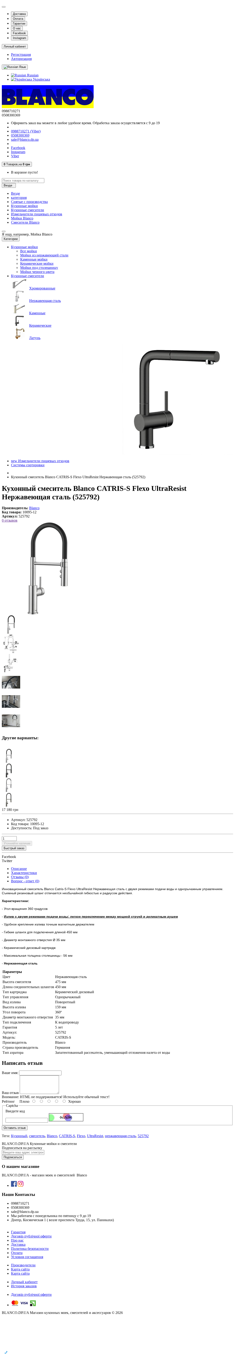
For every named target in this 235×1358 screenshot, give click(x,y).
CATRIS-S (67, 1136)
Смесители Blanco (25, 222)
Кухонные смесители (27, 210)
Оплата (18, 18)
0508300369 (20, 135)
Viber (15, 156)
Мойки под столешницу (39, 268)
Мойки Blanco (22, 218)
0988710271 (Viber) (26, 131)
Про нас (17, 1240)
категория (19, 198)
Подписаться (13, 1157)
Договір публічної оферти (31, 1236)
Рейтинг (8, 1101)
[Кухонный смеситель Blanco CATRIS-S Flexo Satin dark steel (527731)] (9, 805)
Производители (23, 1265)
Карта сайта (20, 1269)
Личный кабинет (24, 1282)
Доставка (19, 14)
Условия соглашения (27, 1257)
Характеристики (24, 873)
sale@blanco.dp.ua (25, 139)
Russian (32, 75)
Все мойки (28, 251)
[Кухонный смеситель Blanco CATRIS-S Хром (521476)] (9, 791)
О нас (17, 28)
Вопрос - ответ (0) (25, 881)
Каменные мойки (34, 259)
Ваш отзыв (10, 1093)
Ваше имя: (10, 1073)
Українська (41, 79)
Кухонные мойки (24, 206)
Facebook (19, 33)
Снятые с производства (29, 202)
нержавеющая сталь (120, 1136)
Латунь (34, 338)
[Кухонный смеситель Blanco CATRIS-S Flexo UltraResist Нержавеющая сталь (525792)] (48, 613)
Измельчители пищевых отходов (36, 214)
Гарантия (18, 1232)
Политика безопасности (30, 1249)
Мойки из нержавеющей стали (44, 255)
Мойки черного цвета (37, 272)
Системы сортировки (28, 465)
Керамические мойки (36, 263)
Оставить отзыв (15, 1128)
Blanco (52, 1136)
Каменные (37, 313)
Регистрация (21, 54)
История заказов (24, 1286)
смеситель (37, 1136)
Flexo (81, 1136)
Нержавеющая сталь (45, 301)
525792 (143, 1136)
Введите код (15, 1111)
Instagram (19, 38)
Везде (15, 193)
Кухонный (19, 1136)
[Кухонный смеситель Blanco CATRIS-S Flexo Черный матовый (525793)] (9, 776)
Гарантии (19, 23)
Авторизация (21, 59)
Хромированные (42, 288)
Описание (19, 869)
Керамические (40, 325)
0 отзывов (9, 520)
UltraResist (95, 1136)
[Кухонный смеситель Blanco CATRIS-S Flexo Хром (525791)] (9, 761)
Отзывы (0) (20, 877)
